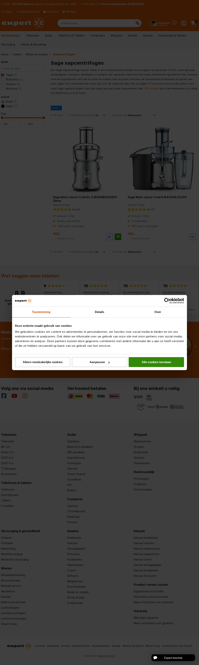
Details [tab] (99, 312)
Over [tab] (157, 312)
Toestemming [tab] (41, 312)
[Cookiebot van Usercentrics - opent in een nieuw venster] (167, 301)
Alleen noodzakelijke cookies (43, 362)
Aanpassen (97, 362)
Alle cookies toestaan (156, 362)
